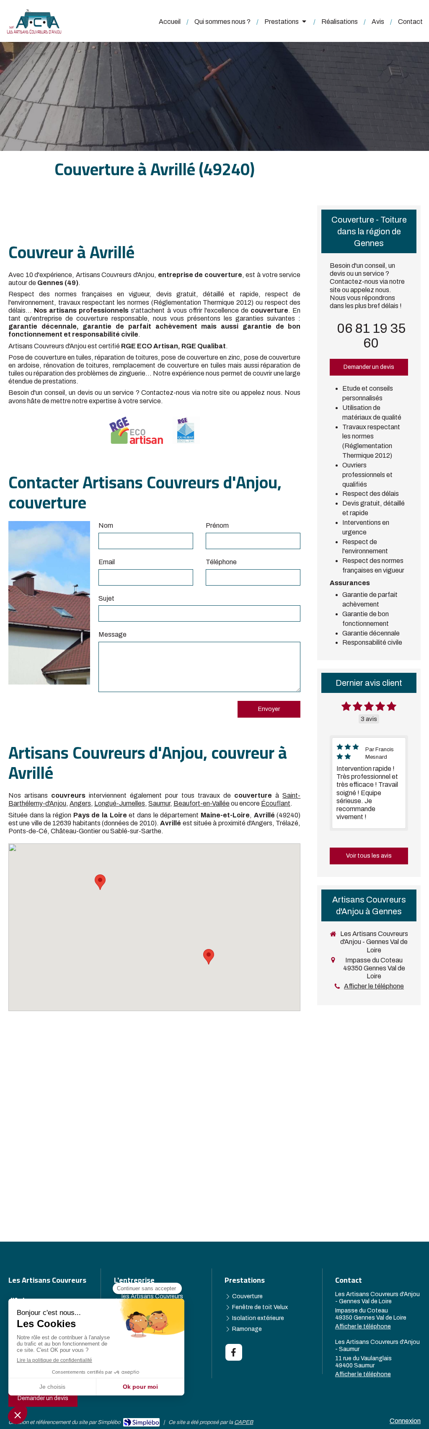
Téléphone (221, 561)
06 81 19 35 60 (371, 335)
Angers (80, 803)
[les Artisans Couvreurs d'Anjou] (34, 31)
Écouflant (275, 803)
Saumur (159, 803)
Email (106, 561)
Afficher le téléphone (374, 986)
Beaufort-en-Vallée (201, 803)
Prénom (217, 525)
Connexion (405, 1420)
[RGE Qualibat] (186, 430)
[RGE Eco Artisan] (136, 430)
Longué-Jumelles (119, 803)
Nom (105, 525)
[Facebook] (233, 1352)
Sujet (106, 598)
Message (112, 634)
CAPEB (243, 1422)
